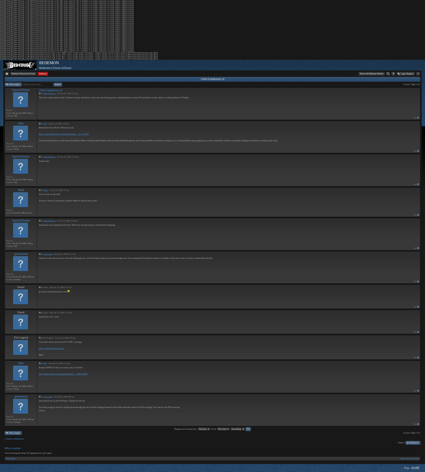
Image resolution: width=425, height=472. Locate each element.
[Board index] (7, 74)
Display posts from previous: (186, 429)
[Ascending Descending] (240, 429)
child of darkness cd (212, 79)
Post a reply (14, 84)
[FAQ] (393, 74)
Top (415, 118)
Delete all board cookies (409, 459)
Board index (10, 459)
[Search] (388, 74)
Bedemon (414, 442)
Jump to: (401, 442)
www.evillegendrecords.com (51, 348)
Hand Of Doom (21, 90)
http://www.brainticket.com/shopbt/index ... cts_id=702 (64, 134)
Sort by (214, 429)
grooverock (21, 254)
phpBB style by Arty (405, 468)
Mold (21, 190)
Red (20, 123)
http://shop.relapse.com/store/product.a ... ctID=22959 (63, 374)
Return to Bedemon (15, 439)
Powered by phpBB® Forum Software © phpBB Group (415, 468)
